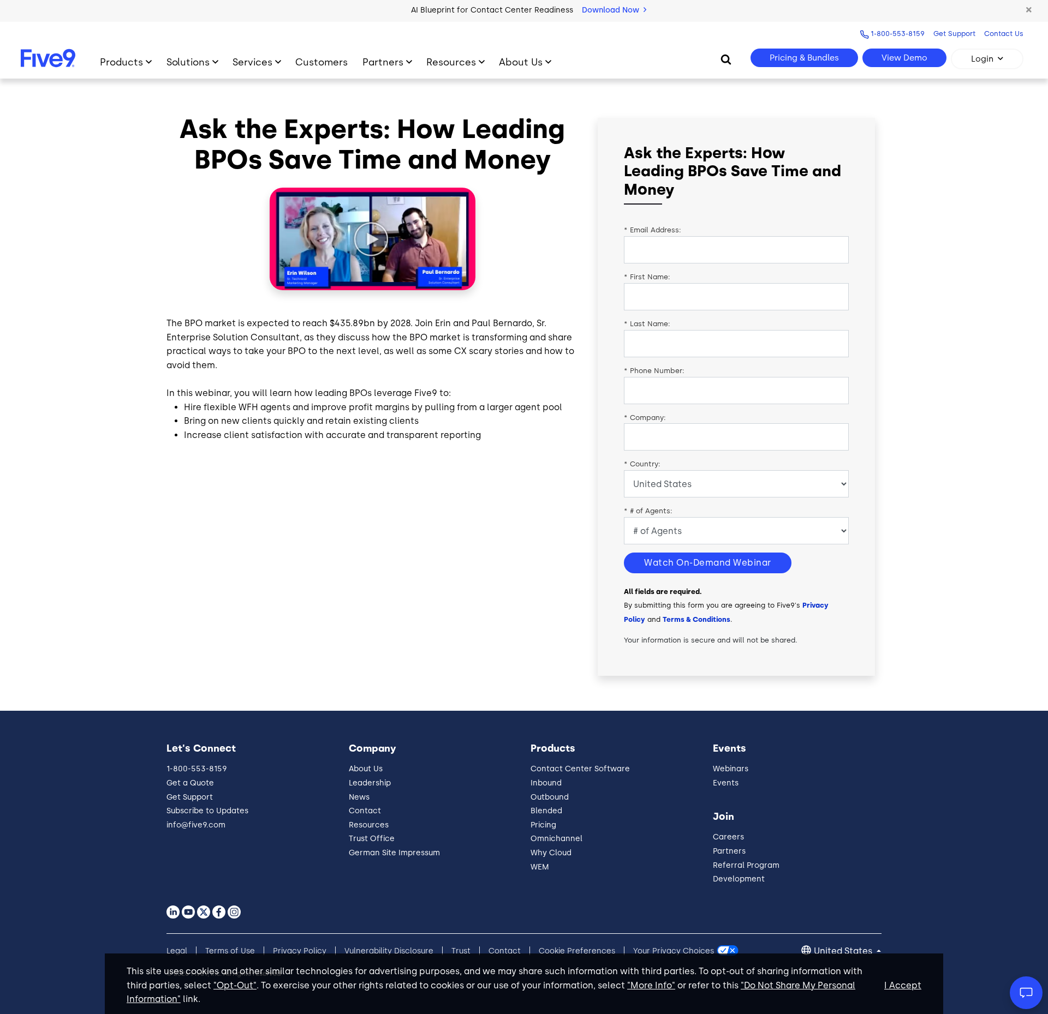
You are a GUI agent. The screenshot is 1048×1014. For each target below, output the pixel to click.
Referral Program (746, 865)
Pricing (543, 825)
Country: (642, 464)
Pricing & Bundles (804, 58)
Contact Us (1003, 33)
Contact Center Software (580, 768)
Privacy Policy (299, 951)
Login (982, 59)
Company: (645, 417)
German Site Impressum (394, 852)
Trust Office (372, 838)
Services (252, 62)
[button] (1029, 10)
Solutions (188, 62)
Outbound (550, 797)
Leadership (370, 783)
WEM (540, 867)
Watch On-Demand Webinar (707, 562)
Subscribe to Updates (207, 810)
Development (739, 879)
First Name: (647, 277)
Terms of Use (230, 951)
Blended (546, 810)
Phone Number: (654, 371)
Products (121, 62)
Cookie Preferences (577, 951)
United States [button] (844, 951)
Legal (176, 951)
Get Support (954, 33)
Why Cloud (551, 852)
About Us (521, 62)
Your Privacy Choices (673, 951)
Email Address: (652, 230)
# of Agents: (648, 511)
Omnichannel (556, 838)
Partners (382, 62)
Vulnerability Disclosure (388, 951)
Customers (321, 62)
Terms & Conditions (696, 619)
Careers (728, 837)
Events (726, 783)
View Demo (904, 58)
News (359, 797)
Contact (365, 810)
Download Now (611, 10)
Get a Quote (190, 783)
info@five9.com (195, 825)
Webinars (730, 768)
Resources (451, 62)
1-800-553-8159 (898, 33)
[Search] (725, 58)
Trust (461, 951)
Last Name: (647, 324)
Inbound (546, 783)
